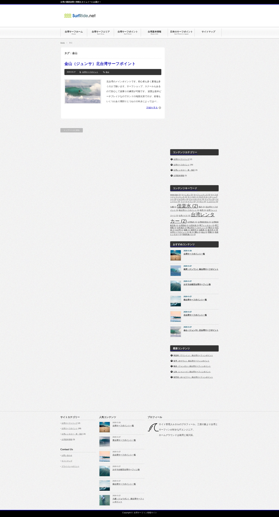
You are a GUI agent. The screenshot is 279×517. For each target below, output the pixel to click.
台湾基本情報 (178, 175)
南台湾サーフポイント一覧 (195, 300)
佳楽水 (187, 205)
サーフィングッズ (201, 195)
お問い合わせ (67, 455)
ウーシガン (187, 195)
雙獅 (211, 232)
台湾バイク (184, 215)
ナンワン (210, 199)
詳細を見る (152, 107)
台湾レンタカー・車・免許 (184, 170)
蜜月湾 (212, 230)
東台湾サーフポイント (197, 228)
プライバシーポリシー (70, 466)
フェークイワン (188, 201)
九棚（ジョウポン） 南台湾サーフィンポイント (128, 500)
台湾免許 (192, 222)
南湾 (203, 210)
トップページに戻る (72, 130)
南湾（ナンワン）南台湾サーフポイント (201, 269)
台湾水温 (194, 225)
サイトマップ (67, 461)
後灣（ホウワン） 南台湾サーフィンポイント (191, 361)
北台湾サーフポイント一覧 (195, 315)
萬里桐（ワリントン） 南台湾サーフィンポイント (193, 355)
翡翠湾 (195, 230)
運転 (197, 232)
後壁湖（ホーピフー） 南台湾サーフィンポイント (193, 377)
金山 (107, 72)
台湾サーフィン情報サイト (145, 513)
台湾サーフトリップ (181, 159)
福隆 (187, 230)
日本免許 (182, 228)
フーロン (201, 201)
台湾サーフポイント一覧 (194, 254)
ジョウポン (183, 199)
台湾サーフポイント (90, 72)
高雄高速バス (189, 234)
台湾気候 (184, 225)
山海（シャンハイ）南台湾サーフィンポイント (192, 372)
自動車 (203, 230)
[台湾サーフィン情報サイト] (80, 19)
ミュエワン (212, 201)
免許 (202, 207)
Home (62, 43)
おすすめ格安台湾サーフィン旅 (197, 284)
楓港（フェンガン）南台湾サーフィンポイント (192, 366)
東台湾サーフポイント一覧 (124, 440)
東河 (211, 228)
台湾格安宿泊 (204, 222)
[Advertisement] (160, 16)
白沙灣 (179, 230)
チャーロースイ (196, 199)
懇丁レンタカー (207, 225)
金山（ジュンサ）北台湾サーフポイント (100, 63)
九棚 (173, 207)
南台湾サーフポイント (189, 210)
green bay (175, 195)
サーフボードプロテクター (200, 197)
